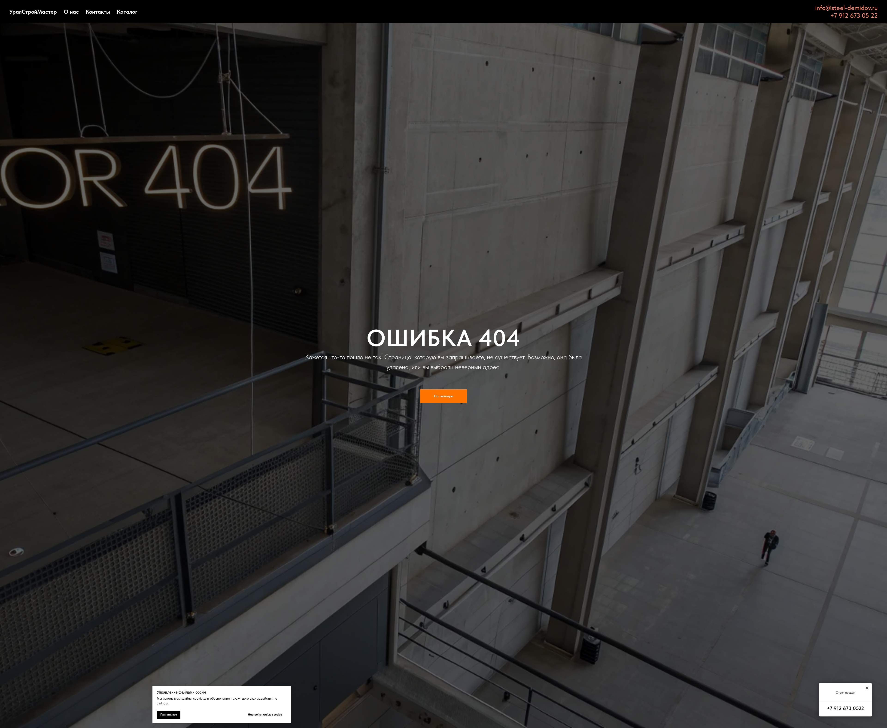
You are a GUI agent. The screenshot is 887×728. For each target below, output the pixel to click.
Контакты (98, 11)
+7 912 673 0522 (845, 708)
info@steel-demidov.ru (846, 8)
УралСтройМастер (33, 11)
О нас (71, 11)
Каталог (127, 11)
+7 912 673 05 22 (854, 15)
